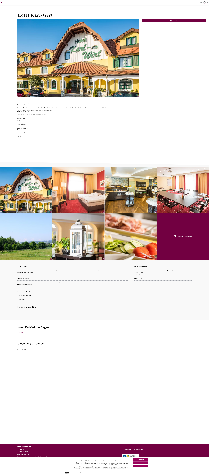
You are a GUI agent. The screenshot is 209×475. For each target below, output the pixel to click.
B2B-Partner (26, 454)
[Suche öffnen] (7, 2)
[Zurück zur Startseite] (204, 2)
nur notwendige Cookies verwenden (140, 465)
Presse (18, 454)
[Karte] (4, 2)
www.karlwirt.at (25, 129)
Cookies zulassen (140, 459)
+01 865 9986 (24, 126)
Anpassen (140, 462)
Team (22, 454)
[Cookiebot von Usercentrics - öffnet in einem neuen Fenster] (66, 473)
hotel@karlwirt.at (24, 128)
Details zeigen (76, 472)
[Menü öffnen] (1, 2)
